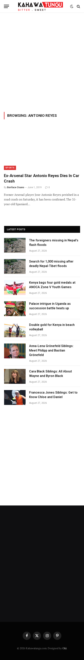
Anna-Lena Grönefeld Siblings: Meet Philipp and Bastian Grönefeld (51, 350)
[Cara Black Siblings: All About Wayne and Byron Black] (15, 376)
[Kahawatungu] (40, 6)
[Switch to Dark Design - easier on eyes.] (71, 6)
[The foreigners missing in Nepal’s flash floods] (15, 245)
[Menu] (6, 6)
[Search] (78, 6)
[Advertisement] (42, 62)
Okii (64, 648)
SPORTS (9, 167)
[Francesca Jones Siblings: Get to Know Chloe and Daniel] (15, 397)
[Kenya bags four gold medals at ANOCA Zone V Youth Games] (15, 287)
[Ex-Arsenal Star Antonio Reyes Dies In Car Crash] (42, 148)
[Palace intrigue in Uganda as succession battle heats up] (15, 308)
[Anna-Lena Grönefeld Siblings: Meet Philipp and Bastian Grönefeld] (15, 350)
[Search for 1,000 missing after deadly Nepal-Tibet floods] (15, 266)
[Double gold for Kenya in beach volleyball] (15, 329)
